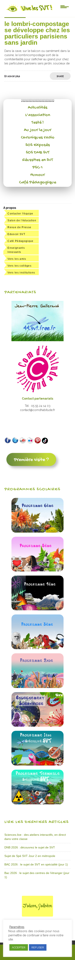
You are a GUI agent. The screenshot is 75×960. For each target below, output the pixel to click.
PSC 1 (37, 167)
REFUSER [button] (37, 947)
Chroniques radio (37, 137)
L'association (37, 115)
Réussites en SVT (37, 160)
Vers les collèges (19, 265)
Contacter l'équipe (20, 213)
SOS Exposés (37, 145)
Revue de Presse (19, 227)
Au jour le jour (37, 130)
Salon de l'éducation (22, 220)
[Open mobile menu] (64, 6)
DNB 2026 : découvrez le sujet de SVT (29, 847)
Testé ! (37, 122)
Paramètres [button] (16, 927)
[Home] (29, 12)
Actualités (37, 107)
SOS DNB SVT (37, 152)
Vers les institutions (21, 272)
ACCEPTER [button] (18, 947)
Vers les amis (17, 258)
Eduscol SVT (16, 234)
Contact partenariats (37, 398)
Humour (37, 175)
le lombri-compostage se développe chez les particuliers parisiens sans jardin (37, 33)
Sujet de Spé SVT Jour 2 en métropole (29, 856)
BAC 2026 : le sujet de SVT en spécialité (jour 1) (36, 864)
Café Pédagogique (37, 182)
